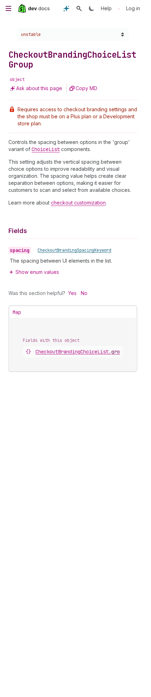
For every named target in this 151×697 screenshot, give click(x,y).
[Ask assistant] (66, 8)
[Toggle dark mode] (91, 8)
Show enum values (37, 272)
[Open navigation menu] (8, 8)
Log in (133, 8)
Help (106, 8)
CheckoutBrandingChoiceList (80, 351)
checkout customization (78, 203)
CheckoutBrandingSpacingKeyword (74, 250)
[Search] (79, 8)
